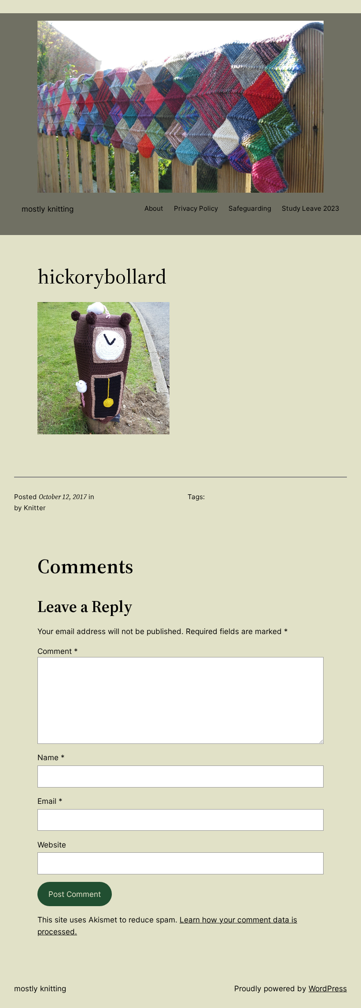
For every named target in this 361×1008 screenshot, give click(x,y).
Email (50, 801)
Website (51, 844)
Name (51, 757)
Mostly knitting (48, 208)
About (153, 208)
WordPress (328, 988)
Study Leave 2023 (310, 208)
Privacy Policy (196, 208)
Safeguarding (249, 208)
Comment (57, 651)
